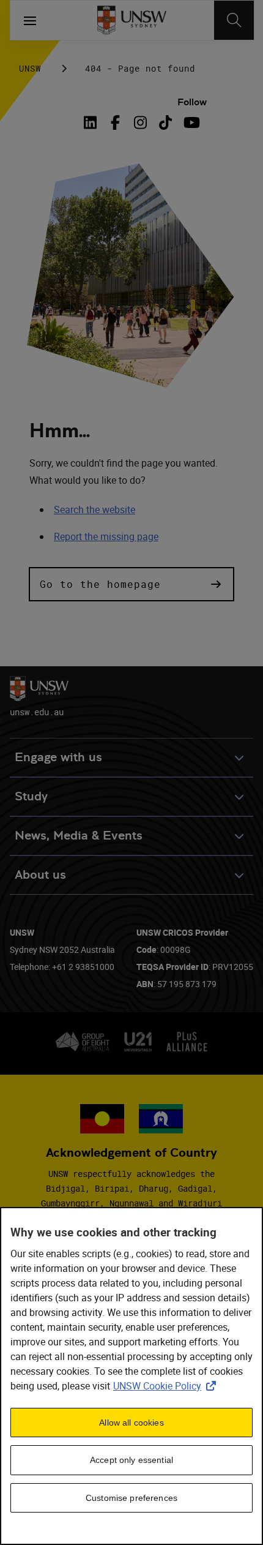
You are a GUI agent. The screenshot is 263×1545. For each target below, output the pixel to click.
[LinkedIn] (92, 122)
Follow (192, 102)
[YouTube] (190, 122)
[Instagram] (140, 122)
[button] (131, 584)
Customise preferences (131, 1498)
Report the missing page (106, 536)
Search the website (94, 509)
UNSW (30, 68)
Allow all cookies (131, 1422)
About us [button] (40, 875)
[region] (131, 1376)
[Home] (131, 20)
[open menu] (30, 20)
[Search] (234, 20)
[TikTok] (165, 122)
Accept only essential (131, 1460)
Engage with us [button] (58, 757)
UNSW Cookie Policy (167, 1386)
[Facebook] (115, 122)
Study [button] (31, 796)
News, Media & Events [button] (79, 836)
